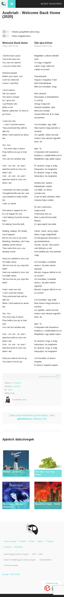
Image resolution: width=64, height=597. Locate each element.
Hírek (31, 541)
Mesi (25, 399)
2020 (10, 390)
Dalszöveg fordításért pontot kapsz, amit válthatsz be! (32, 417)
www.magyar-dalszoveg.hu (16, 554)
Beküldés (18, 547)
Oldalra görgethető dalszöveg (25, 32)
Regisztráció (55, 4)
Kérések (7, 547)
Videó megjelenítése (21, 36)
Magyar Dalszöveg (4, 4)
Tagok (40, 541)
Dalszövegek (10, 541)
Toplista (49, 541)
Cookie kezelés (11, 565)
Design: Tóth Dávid (11, 574)
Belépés (44, 4)
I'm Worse (16, 383)
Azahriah (16, 386)
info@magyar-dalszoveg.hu (23, 560)
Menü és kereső (12, 4)
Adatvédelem (45, 560)
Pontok (22, 541)
